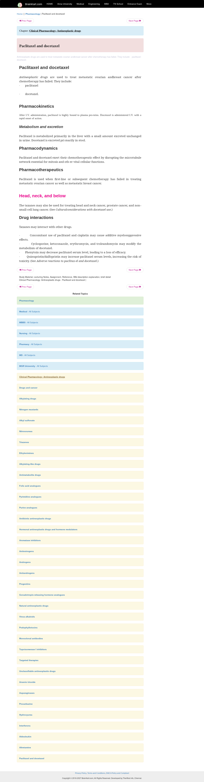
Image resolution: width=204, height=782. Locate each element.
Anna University (64, 4)
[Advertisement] (167, 57)
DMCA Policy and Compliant (117, 773)
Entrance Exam (135, 4)
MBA (106, 4)
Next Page (134, 21)
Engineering (94, 4)
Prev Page (26, 21)
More (149, 4)
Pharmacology (33, 14)
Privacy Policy (80, 773)
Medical (80, 4)
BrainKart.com (33, 4)
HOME (50, 4)
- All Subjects (29, 311)
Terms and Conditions (96, 773)
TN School (118, 4)
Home (20, 14)
